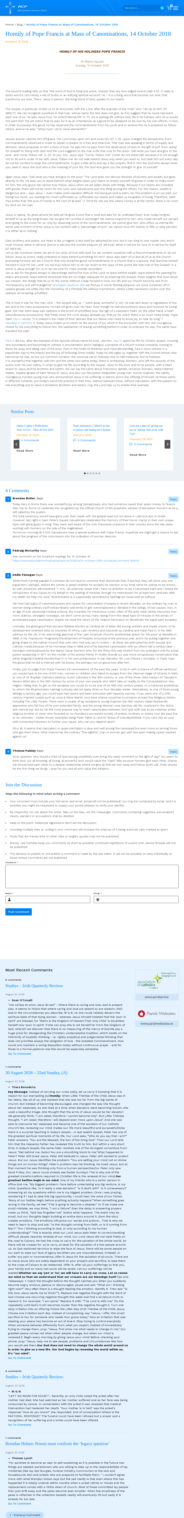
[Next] (167, 444)
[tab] (85, 473)
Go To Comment (19, 1053)
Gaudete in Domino (18, 323)
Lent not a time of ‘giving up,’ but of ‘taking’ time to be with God (147, 429)
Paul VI (17, 319)
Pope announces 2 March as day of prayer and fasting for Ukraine (91, 427)
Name (9, 893)
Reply (173, 499)
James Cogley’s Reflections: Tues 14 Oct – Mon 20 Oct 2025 (35, 427)
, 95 (68, 285)
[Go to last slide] (16, 444)
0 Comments (30, 440)
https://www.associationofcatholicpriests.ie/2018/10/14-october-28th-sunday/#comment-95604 (76, 560)
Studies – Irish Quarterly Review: (34, 985)
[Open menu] (176, 8)
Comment (11, 862)
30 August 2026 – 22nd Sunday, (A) (36, 1072)
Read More (25, 451)
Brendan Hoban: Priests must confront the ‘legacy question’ (58, 1443)
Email (98, 893)
